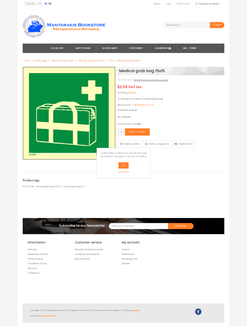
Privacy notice (35, 258)
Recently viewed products (89, 249)
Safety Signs (82, 48)
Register (157, 4)
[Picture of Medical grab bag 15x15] (69, 113)
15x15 (25, 186)
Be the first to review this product (151, 80)
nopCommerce (49, 316)
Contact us (33, 273)
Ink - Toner (189, 48)
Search (217, 25)
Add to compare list (159, 144)
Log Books (57, 48)
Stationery (136, 48)
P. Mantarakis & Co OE (143, 105)
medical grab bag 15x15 (47, 186)
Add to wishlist (132, 144)
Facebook (198, 312)
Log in (168, 4)
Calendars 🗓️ (163, 48)
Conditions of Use (37, 263)
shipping (132, 92)
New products (82, 258)
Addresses (128, 254)
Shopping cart (129, 258)
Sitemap (32, 249)
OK (123, 165)
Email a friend (185, 144)
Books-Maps (109, 48)
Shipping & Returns (38, 254)
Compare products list (87, 254)
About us (32, 268)
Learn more (123, 172)
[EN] (50, 3)
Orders (126, 249)
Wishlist (126, 263)
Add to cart (137, 131)
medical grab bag (72, 186)
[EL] (46, 3)
